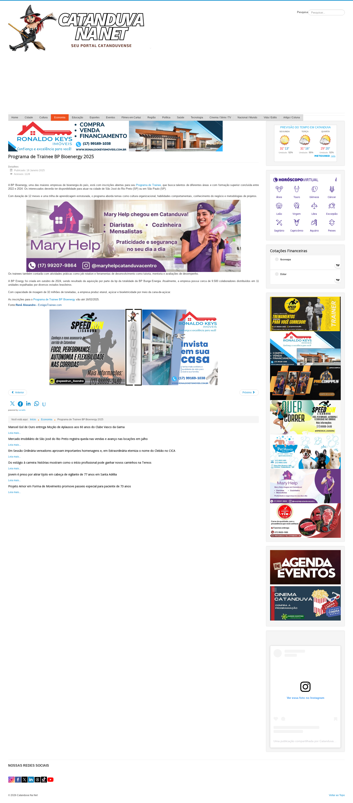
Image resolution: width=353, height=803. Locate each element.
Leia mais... (14, 433)
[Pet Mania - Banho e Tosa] (305, 451)
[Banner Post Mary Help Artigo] (133, 235)
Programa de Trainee (148, 185)
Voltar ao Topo (337, 795)
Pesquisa (302, 12)
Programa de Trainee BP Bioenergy (54, 299)
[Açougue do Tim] (305, 520)
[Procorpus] (305, 382)
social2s (22, 410)
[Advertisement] (176, 82)
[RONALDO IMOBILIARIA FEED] (180, 347)
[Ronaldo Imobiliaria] (305, 348)
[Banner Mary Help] (305, 485)
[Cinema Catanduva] (305, 603)
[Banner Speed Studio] (305, 313)
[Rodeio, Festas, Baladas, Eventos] (305, 567)
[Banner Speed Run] (87, 347)
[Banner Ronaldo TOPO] (115, 135)
